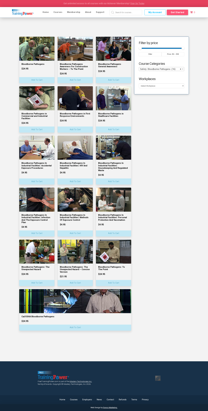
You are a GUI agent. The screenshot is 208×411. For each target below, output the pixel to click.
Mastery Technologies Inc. (81, 381)
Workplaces (147, 79)
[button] (192, 12)
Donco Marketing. (110, 407)
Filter (150, 54)
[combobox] (161, 69)
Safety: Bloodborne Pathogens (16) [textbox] (160, 69)
